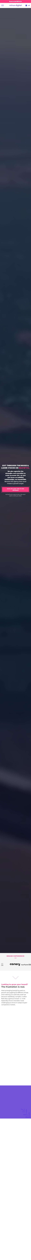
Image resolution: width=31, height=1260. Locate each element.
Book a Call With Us (15, 1)
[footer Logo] (15, 5)
